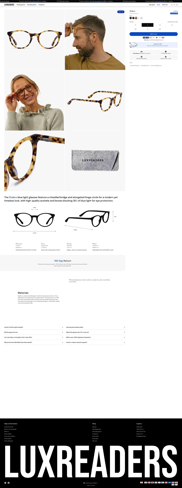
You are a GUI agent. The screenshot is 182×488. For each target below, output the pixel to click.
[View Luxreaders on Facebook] (9, 483)
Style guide (139, 427)
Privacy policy (7, 438)
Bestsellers (95, 438)
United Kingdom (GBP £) (91, 483)
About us (6, 431)
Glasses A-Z (139, 434)
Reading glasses (96, 429)
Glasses (94, 427)
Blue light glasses (145, 65)
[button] (171, 4)
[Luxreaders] (9, 5)
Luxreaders (92, 485)
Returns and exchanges (10, 429)
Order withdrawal (8, 441)
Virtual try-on (139, 429)
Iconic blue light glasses (156, 65)
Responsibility (8, 434)
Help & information (10, 423)
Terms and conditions (9, 436)
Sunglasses (95, 434)
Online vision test (140, 431)
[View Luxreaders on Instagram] (5, 483)
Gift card (94, 441)
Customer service (8, 427)
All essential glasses (134, 65)
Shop (94, 423)
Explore (139, 423)
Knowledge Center (141, 436)
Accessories (95, 436)
